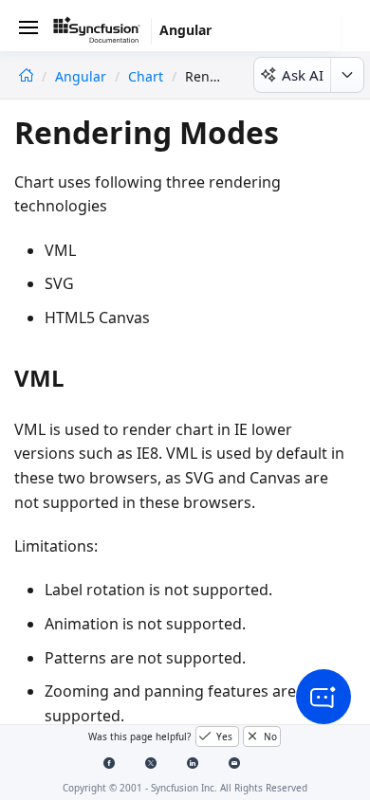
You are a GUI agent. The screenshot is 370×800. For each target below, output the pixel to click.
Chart (145, 76)
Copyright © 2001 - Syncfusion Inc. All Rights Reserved (185, 787)
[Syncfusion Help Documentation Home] (102, 33)
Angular (82, 76)
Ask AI (303, 74)
